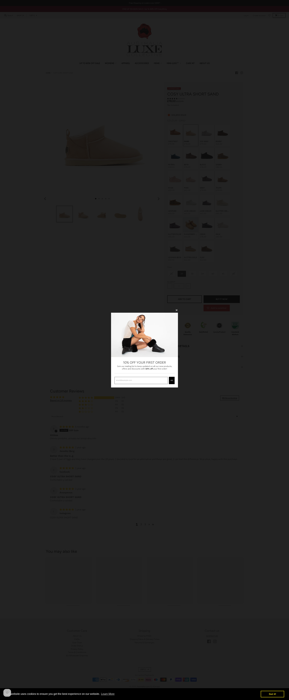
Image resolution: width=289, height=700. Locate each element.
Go (172, 380)
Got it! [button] (272, 694)
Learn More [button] (108, 693)
